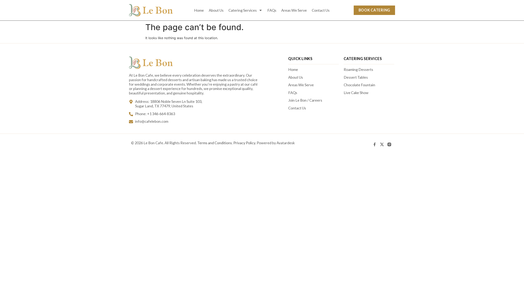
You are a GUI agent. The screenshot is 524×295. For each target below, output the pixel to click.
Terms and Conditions (214, 143)
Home (199, 10)
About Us (216, 10)
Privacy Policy (244, 143)
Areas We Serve (294, 10)
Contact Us (321, 10)
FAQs (271, 10)
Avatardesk (286, 143)
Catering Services (242, 10)
